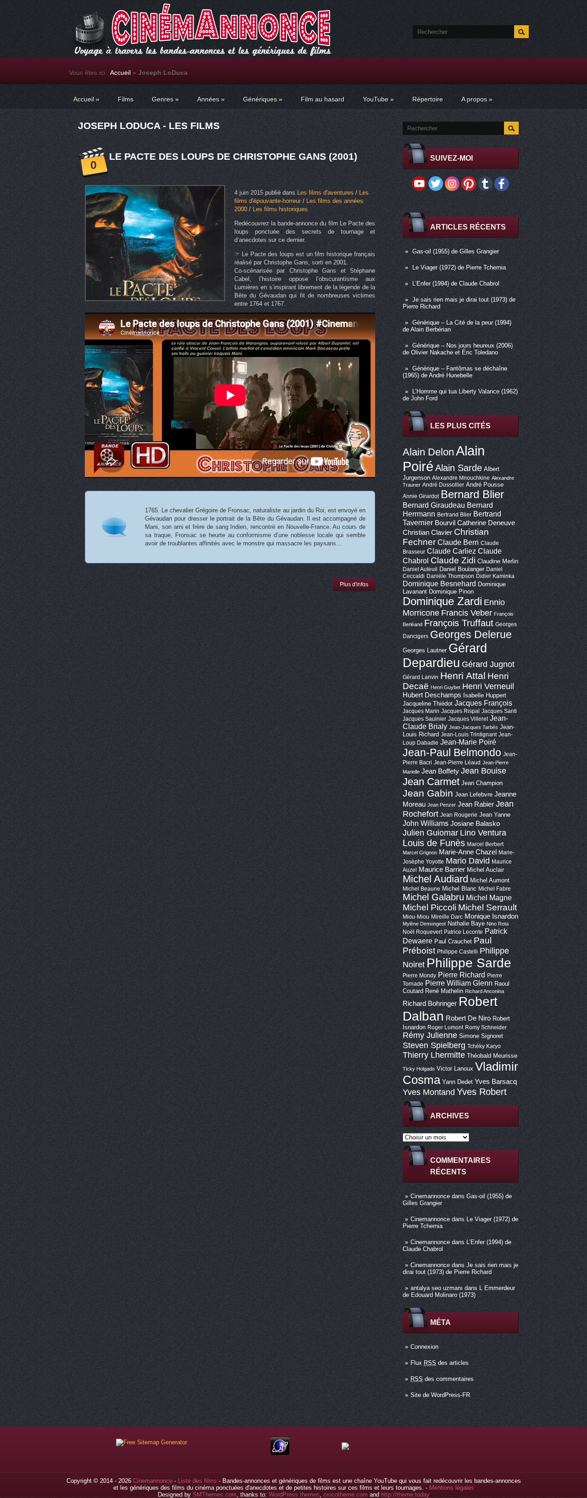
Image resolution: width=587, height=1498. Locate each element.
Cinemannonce (430, 1196)
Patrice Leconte (463, 932)
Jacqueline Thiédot (428, 703)
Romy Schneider (486, 1027)
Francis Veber (466, 612)
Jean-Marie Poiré (468, 742)
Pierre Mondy (419, 975)
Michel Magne (489, 897)
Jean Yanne (494, 814)
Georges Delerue (471, 634)
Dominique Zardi (442, 601)
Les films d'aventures (325, 192)
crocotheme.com (345, 1494)
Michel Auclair (485, 869)
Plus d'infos (354, 584)
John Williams (426, 823)
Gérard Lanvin (420, 677)
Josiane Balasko (475, 823)
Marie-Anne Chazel (468, 852)
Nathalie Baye (466, 923)
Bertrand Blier (454, 514)
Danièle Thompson (450, 576)
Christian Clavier (427, 532)
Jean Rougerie (458, 815)
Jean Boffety (440, 771)
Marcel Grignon (420, 852)
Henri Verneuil (488, 686)
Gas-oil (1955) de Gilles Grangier (455, 251)
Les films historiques (280, 209)
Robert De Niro (468, 1018)
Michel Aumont (489, 880)
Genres (165, 99)
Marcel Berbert (485, 844)
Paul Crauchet (453, 941)
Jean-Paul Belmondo (452, 752)
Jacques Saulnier (424, 719)
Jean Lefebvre (474, 794)
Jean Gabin (428, 793)
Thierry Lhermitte (434, 1055)
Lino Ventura (483, 832)
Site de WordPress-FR (440, 1394)
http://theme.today (405, 1494)
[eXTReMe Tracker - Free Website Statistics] (280, 1452)
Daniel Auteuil (420, 569)
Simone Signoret (481, 1035)
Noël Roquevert (422, 932)
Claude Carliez (451, 551)
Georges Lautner (425, 650)
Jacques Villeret (468, 719)
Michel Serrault (487, 907)
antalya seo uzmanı (436, 1288)
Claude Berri (458, 542)
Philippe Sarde (468, 963)
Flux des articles (439, 1362)
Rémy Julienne (430, 1035)
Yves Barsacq (496, 1081)
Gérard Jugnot (488, 664)
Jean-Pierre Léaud (457, 762)
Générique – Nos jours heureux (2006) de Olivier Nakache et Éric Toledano (458, 349)
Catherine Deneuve (486, 523)
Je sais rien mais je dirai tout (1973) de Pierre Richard (460, 1268)
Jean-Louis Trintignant (469, 734)
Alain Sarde (458, 468)
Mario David (468, 860)
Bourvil (445, 523)
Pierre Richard (461, 975)
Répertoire (427, 99)
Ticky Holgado (419, 1069)
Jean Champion (482, 783)
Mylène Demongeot (424, 923)
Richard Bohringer (430, 1003)
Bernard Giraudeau (434, 505)
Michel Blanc (459, 888)
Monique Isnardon (491, 916)
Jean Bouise (483, 770)
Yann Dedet (457, 1081)
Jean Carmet (431, 781)
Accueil (120, 72)
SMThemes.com (215, 1494)
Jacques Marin (421, 711)
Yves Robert (482, 1092)
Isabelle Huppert (484, 695)
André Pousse (485, 484)
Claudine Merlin (497, 561)
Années (211, 99)
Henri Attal (463, 675)
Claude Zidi (453, 560)
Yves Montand (429, 1092)
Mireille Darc (447, 917)
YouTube (378, 99)
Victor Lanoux (455, 1068)
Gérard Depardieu (445, 655)
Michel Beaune (421, 889)
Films (125, 99)
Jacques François (483, 703)
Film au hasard (322, 99)
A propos (477, 99)
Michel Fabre (494, 889)
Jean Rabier (476, 804)
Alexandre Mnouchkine (461, 478)
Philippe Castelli (457, 951)
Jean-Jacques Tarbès (473, 727)
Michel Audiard (435, 879)
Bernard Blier (472, 494)
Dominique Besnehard (439, 583)
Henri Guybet (445, 687)
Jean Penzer (441, 805)
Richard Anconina (484, 991)
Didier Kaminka (495, 576)
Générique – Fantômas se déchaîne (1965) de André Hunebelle (455, 372)
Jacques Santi (499, 711)
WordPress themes (294, 1494)
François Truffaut (458, 623)
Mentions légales (451, 1487)
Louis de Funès (434, 843)
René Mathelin (444, 990)
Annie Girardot (421, 496)
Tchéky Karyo (484, 1046)
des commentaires (442, 1378)
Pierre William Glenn (459, 983)
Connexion (424, 1346)
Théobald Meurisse (492, 1055)
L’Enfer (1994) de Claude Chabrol (455, 283)
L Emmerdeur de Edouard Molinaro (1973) (459, 1291)
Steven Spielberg (434, 1045)
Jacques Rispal (460, 711)
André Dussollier (443, 485)
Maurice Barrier (442, 869)
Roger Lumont (445, 1027)
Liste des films (197, 1480)
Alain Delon (428, 452)
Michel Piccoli (429, 907)
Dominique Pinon (451, 591)
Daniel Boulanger (461, 569)
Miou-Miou (416, 917)
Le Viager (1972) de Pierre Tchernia (459, 267)
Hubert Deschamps (432, 695)
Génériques (262, 99)
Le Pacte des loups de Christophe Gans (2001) (233, 156)
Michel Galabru (433, 897)
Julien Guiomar (430, 832)
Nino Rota (498, 923)
